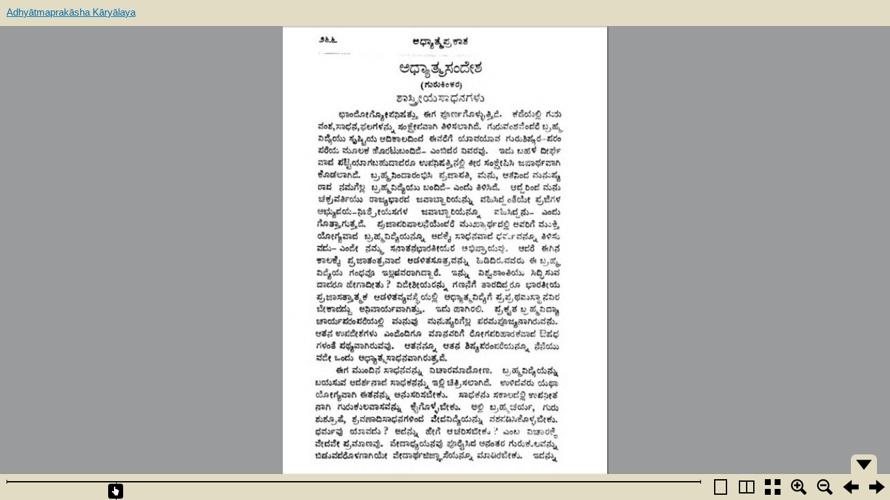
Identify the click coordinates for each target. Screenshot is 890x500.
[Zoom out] (825, 487)
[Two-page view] (747, 487)
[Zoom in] (799, 487)
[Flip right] (877, 487)
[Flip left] (851, 487)
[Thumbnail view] (773, 487)
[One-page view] (721, 487)
